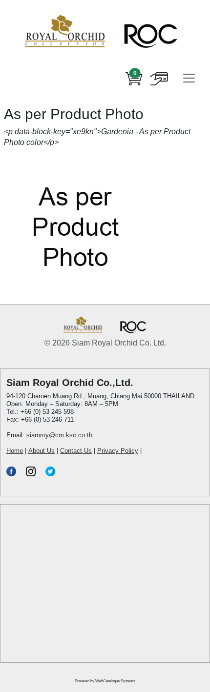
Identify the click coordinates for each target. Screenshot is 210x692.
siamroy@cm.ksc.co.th (59, 435)
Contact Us (76, 450)
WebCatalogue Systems (115, 681)
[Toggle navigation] (189, 78)
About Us (41, 450)
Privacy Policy (117, 450)
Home (14, 450)
